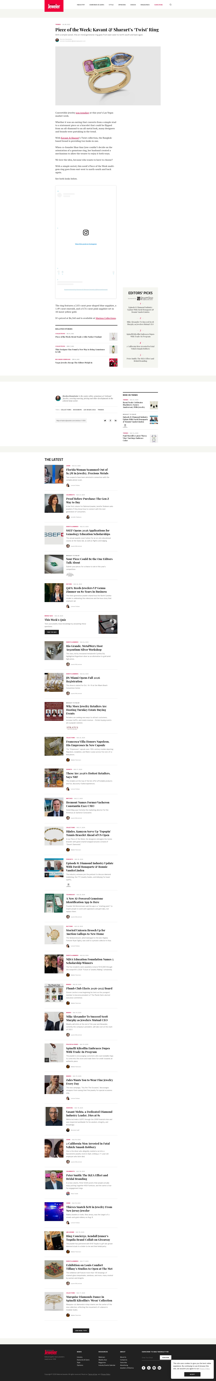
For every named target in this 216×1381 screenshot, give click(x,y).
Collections (60, 333)
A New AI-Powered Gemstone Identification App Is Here (84, 900)
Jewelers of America (127, 1368)
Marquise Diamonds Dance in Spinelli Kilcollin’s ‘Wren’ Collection (89, 1298)
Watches (69, 798)
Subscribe (158, 4)
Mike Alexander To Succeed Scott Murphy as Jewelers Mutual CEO (140, 323)
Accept (192, 1374)
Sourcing (69, 1108)
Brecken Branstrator (66, 39)
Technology (70, 895)
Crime (68, 466)
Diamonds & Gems (97, 4)
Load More (81, 1330)
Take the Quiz (52, 632)
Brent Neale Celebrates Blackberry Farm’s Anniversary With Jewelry (134, 404)
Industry (81, 4)
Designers (77, 409)
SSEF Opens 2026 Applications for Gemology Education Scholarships (88, 532)
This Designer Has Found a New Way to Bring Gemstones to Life (80, 350)
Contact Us (123, 1360)
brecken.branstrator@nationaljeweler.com (73, 41)
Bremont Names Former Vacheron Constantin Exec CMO (87, 804)
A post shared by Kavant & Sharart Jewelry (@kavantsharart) (86, 289)
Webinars (102, 1357)
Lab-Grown (70, 1232)
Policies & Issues (72, 1044)
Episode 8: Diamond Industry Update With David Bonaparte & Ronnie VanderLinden (140, 309)
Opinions (122, 4)
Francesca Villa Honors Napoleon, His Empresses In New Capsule (87, 743)
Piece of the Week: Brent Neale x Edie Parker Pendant (78, 337)
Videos (133, 4)
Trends (58, 24)
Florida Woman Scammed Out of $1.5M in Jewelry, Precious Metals (87, 471)
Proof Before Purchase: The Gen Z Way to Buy (87, 500)
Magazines (145, 4)
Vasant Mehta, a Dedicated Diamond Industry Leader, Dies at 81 (89, 1113)
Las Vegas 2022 (90, 409)
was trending (82, 112)
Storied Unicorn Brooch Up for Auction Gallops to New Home (85, 932)
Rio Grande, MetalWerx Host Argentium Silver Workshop (84, 647)
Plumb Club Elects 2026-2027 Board (89, 988)
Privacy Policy (105, 1374)
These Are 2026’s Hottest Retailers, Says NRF (88, 775)
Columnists (70, 495)
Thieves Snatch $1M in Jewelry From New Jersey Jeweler (89, 1208)
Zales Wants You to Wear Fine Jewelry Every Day (89, 1081)
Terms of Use (92, 1374)
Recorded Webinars (62, 359)
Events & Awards (72, 526)
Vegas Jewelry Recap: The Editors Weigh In (73, 362)
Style (111, 4)
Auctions (69, 926)
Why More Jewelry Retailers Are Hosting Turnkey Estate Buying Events (86, 709)
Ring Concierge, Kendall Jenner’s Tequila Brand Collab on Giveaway (88, 1237)
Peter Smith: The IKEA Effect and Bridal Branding (140, 359)
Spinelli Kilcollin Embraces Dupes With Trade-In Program (140, 335)
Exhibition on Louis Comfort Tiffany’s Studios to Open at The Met (89, 1266)
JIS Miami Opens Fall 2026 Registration (83, 679)
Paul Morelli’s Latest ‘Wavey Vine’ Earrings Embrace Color (135, 438)
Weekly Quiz (103, 1360)
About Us (123, 1357)
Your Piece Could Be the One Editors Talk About (89, 560)
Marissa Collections (106, 318)
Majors (68, 984)
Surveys (69, 769)
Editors (69, 584)
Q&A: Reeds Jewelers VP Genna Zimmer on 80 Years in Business (86, 589)
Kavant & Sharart (70, 137)
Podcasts (69, 859)
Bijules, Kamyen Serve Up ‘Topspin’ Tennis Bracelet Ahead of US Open (88, 833)
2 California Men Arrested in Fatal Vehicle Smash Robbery (140, 347)
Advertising (124, 1365)
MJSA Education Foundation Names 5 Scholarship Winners (89, 961)
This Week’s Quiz (55, 619)
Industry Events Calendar (107, 1365)
